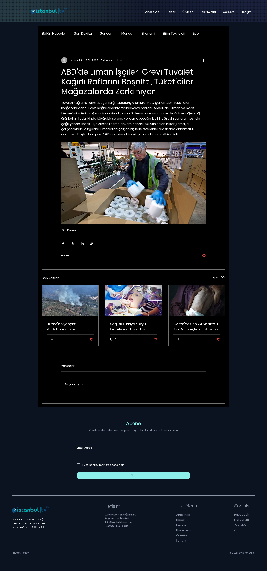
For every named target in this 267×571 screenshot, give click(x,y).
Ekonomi (148, 33)
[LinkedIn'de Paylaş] (82, 243)
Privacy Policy (20, 552)
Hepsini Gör (218, 277)
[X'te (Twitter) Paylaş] (72, 243)
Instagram (241, 519)
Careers (182, 535)
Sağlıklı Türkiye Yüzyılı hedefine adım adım (128, 327)
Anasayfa (183, 514)
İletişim (181, 540)
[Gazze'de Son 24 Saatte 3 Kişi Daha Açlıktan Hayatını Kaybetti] (197, 300)
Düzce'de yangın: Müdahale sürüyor (62, 327)
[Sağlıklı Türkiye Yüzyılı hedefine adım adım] (133, 300)
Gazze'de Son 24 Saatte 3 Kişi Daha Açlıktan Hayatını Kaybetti (196, 327)
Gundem (106, 33)
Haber (180, 520)
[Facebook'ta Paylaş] (63, 243)
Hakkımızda (184, 530)
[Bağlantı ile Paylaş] (92, 243)
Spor (196, 33)
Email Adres (85, 447)
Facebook (241, 514)
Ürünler (181, 525)
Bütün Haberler (54, 33)
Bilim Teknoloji (174, 33)
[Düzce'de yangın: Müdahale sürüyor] (70, 300)
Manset (127, 33)
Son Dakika (83, 33)
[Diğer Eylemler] (203, 60)
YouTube (240, 524)
